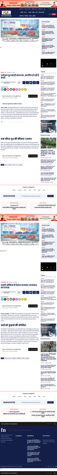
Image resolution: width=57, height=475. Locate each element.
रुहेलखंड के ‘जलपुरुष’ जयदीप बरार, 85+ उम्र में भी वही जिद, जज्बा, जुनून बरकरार (48, 153)
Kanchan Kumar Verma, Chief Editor (10, 83)
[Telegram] (30, 82)
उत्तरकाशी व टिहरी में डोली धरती (42, 207)
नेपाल (42, 102)
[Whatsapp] (22, 89)
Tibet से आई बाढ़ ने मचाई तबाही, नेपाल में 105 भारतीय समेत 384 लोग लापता (48, 117)
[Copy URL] (37, 82)
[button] (44, 9)
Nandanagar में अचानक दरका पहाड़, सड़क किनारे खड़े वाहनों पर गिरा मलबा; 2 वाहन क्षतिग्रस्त (48, 33)
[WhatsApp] (53, 9)
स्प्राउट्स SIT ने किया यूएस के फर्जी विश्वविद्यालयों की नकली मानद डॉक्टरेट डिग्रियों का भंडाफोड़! (48, 167)
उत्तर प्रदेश (42, 157)
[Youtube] (55, 9)
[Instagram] (50, 9)
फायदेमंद (21, 164)
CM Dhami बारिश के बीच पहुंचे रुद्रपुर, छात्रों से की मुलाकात (48, 53)
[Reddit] (8, 89)
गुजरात (14, 164)
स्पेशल (2, 72)
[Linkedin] (11, 89)
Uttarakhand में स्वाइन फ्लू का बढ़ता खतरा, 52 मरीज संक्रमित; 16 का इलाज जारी (48, 111)
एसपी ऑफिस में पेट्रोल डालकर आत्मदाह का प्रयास (14, 208)
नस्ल (17, 164)
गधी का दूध (9, 164)
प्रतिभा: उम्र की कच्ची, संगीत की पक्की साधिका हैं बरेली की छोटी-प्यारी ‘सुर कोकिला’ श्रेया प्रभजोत (48, 179)
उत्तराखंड (42, 80)
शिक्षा (42, 170)
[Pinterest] (13, 89)
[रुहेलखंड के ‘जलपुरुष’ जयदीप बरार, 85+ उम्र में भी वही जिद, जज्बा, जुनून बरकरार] (48, 143)
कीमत (6, 164)
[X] (52, 9)
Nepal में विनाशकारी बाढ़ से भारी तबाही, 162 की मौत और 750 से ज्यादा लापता (48, 105)
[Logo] (3, 430)
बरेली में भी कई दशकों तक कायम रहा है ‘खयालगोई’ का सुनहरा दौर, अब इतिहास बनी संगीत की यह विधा (48, 161)
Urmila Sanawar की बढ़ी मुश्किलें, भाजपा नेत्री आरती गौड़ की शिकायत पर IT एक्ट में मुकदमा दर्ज (48, 47)
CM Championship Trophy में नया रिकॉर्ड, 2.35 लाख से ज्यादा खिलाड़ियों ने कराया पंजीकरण (48, 40)
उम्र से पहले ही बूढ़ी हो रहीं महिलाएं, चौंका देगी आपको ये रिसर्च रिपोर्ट (47, 173)
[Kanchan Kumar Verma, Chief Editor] (1, 82)
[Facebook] (48, 9)
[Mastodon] (16, 89)
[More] (25, 89)
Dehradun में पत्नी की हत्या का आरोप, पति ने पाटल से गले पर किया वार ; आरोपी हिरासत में (48, 26)
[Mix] (19, 89)
